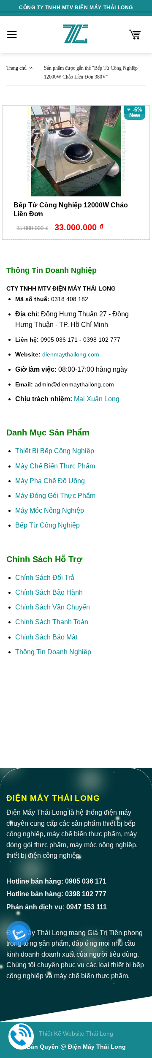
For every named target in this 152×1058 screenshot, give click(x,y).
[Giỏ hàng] (135, 34)
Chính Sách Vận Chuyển (52, 607)
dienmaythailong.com (70, 354)
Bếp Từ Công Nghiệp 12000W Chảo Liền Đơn (71, 209)
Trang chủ (16, 68)
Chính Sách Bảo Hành (49, 592)
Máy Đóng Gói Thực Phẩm (55, 495)
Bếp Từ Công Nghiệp (47, 525)
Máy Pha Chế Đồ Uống (50, 480)
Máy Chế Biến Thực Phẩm (55, 466)
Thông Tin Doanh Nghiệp (53, 651)
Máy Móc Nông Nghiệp (49, 510)
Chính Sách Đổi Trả (44, 577)
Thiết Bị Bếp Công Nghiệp (54, 450)
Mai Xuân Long (96, 399)
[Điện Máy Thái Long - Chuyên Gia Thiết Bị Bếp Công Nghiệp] (76, 34)
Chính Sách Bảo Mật (47, 637)
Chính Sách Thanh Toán (51, 622)
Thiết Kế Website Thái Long (76, 1033)
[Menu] (12, 35)
